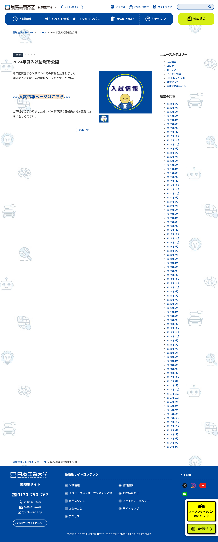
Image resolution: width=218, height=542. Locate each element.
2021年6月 (172, 352)
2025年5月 (172, 164)
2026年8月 (172, 103)
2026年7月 (172, 107)
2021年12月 (173, 328)
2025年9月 (172, 148)
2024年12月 (173, 185)
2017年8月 (172, 430)
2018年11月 (173, 422)
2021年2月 (172, 369)
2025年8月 (172, 152)
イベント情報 (174, 74)
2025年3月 (172, 173)
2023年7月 (172, 254)
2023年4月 (172, 262)
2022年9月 (172, 291)
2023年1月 (172, 275)
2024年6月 (172, 209)
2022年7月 (172, 299)
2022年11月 (173, 283)
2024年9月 (172, 197)
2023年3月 (172, 267)
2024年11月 (173, 189)
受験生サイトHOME (23, 32)
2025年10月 (173, 144)
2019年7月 (172, 409)
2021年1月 (172, 373)
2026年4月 (172, 120)
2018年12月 (173, 418)
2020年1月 (172, 385)
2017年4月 (172, 446)
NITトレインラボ (176, 78)
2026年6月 (172, 111)
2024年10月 (173, 193)
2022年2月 (172, 320)
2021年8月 (172, 344)
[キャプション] (125, 92)
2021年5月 (172, 356)
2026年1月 (172, 132)
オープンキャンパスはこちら (201, 514)
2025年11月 (173, 140)
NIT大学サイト (73, 7)
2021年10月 (173, 336)
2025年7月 (172, 156)
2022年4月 (172, 311)
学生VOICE (172, 82)
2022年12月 (173, 279)
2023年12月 (173, 234)
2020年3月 (172, 381)
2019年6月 (172, 414)
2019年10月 (173, 397)
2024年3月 (172, 222)
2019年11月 (173, 393)
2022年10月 (173, 287)
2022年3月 (172, 316)
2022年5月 (172, 307)
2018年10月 (173, 426)
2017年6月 (172, 438)
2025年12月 (173, 136)
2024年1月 (172, 230)
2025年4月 (172, 169)
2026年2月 (172, 128)
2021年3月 (172, 365)
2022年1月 (172, 324)
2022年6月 (172, 303)
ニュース (41, 32)
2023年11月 (173, 238)
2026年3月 (172, 124)
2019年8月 (172, 405)
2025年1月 (172, 181)
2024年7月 (172, 205)
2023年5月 (172, 258)
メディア (171, 69)
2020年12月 (173, 377)
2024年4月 (172, 218)
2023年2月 (172, 271)
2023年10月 (173, 242)
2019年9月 (172, 401)
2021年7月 (172, 348)
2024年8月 (172, 201)
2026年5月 (172, 115)
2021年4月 (172, 360)
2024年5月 (172, 213)
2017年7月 (172, 434)
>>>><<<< (41, 97)
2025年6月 (172, 160)
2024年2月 (172, 226)
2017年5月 (172, 442)
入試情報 (18, 54)
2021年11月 (173, 332)
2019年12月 (173, 389)
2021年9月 (172, 340)
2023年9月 (172, 246)
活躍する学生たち (176, 86)
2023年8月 (172, 250)
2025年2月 (172, 177)
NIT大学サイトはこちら (32, 522)
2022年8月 (172, 295)
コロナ (170, 65)
